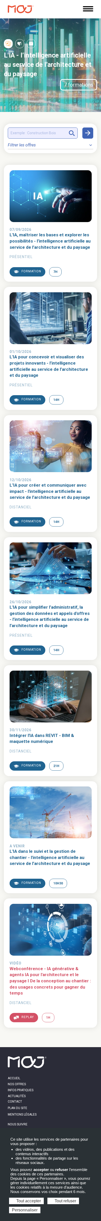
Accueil (14, 1078)
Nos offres (17, 1084)
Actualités (17, 1096)
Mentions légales (22, 1114)
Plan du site (17, 1108)
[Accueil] (21, 9)
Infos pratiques (20, 1090)
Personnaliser (25, 1210)
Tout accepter (28, 1201)
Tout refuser (65, 1201)
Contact (15, 1101)
